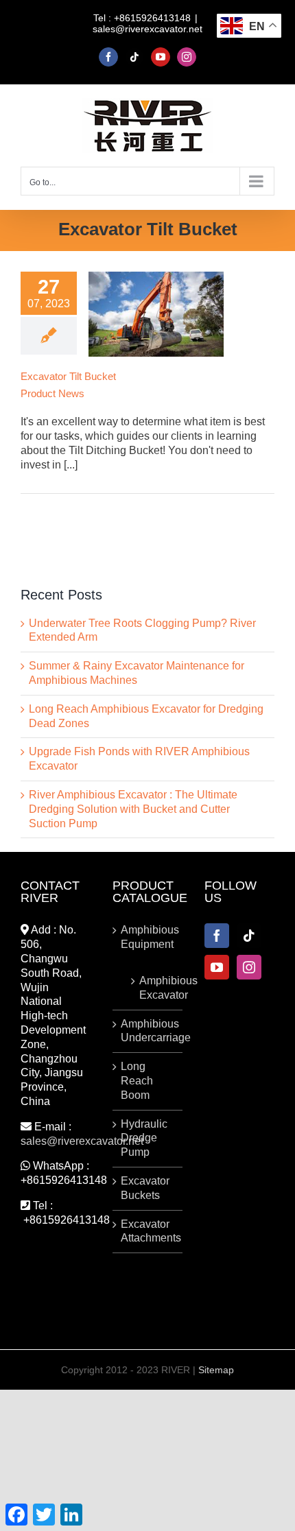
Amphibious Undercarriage (148, 1031)
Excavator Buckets (145, 1188)
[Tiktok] (249, 935)
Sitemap (216, 1369)
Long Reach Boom (137, 1080)
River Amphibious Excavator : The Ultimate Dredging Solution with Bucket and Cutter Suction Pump (133, 809)
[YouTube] (216, 967)
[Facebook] (216, 935)
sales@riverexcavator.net (147, 28)
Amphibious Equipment (148, 937)
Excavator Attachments (148, 1231)
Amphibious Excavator (154, 988)
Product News (52, 393)
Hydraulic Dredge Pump (144, 1138)
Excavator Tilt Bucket (68, 376)
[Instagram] (249, 967)
